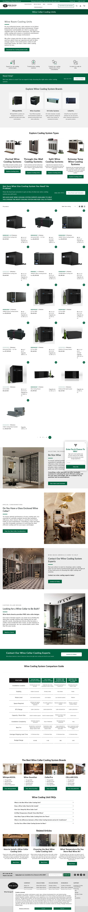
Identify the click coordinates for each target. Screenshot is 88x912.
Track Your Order (78, 894)
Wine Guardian (30, 777)
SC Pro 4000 (62, 311)
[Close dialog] (85, 443)
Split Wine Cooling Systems (54, 160)
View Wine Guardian (32, 788)
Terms (75, 890)
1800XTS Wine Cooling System (39, 273)
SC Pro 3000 (34, 311)
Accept (43, 908)
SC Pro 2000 (34, 349)
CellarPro (49, 777)
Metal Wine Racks (41, 887)
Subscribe (18, 875)
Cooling (49, 4)
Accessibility (77, 898)
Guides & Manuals (66, 885)
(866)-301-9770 (67, 78)
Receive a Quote (9, 632)
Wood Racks (28, 4)
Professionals (38, 7)
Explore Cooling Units (12, 171)
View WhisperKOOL (10, 788)
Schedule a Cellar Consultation (78, 886)
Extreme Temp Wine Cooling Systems (75, 161)
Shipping (76, 892)
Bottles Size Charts (66, 889)
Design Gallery (53, 885)
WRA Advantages (28, 887)
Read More (16, 862)
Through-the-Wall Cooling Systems (33, 160)
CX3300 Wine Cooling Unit (66, 273)
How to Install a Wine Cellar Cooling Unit (16, 850)
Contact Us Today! (71, 654)
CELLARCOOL (72, 777)
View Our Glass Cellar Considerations (15, 531)
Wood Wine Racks (41, 885)
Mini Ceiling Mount (35, 389)
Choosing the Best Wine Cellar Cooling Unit (44, 850)
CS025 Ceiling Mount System (10, 426)
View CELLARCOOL (73, 788)
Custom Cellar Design (66, 5)
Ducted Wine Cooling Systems (12, 160)
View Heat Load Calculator (76, 193)
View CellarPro (51, 788)
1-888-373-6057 (81, 1)
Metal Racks (37, 4)
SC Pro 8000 (6, 389)
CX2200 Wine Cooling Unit (10, 237)
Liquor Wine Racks (41, 889)
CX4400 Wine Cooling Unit (10, 273)
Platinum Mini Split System (65, 389)
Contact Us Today (79, 78)
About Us (26, 885)
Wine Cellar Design (54, 889)
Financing (76, 888)
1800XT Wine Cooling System (66, 237)
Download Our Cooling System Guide (17, 49)
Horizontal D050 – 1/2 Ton (9, 349)
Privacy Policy (19, 905)
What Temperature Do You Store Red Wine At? (72, 850)
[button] (77, 6)
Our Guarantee (28, 889)
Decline (62, 908)
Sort (63, 206)
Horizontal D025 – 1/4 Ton (37, 237)
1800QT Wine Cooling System (10, 311)
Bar (44, 4)
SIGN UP (67, 875)
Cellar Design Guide (54, 887)
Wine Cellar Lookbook (67, 887)
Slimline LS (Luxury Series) (65, 349)
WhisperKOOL (9, 777)
